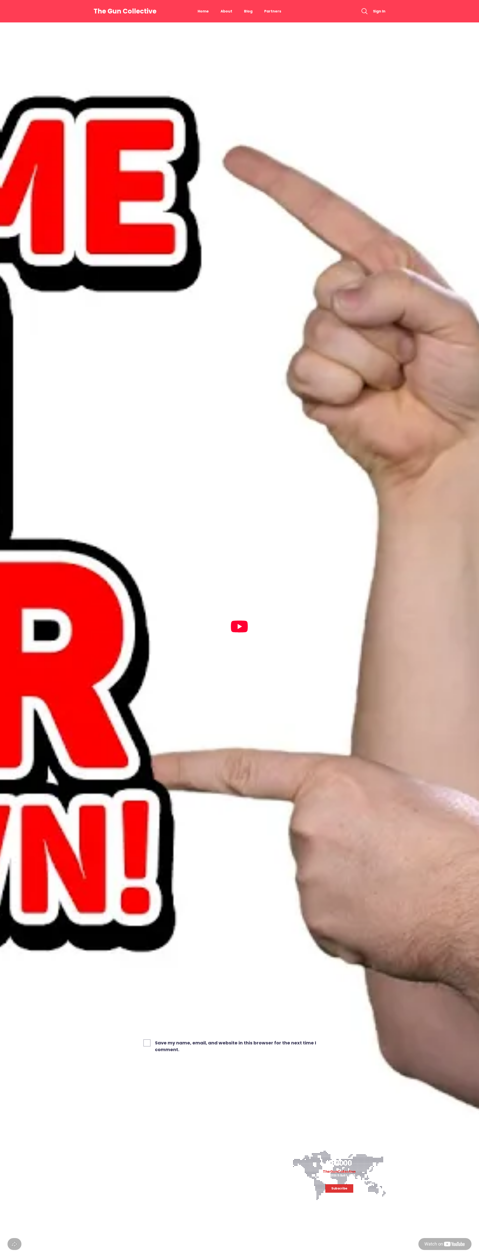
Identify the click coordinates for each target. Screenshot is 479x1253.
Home (203, 11)
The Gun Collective (125, 11)
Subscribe (339, 1188)
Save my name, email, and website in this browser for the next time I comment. (235, 1046)
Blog (248, 11)
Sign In (379, 11)
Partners (272, 11)
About (226, 11)
